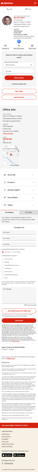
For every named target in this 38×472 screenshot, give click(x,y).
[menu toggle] (35, 3)
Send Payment (19, 97)
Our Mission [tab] (9, 212)
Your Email (6, 244)
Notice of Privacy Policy (8, 444)
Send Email (19, 320)
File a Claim (19, 91)
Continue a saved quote (19, 83)
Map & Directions (8, 133)
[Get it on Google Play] (19, 455)
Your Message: (7, 289)
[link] (9, 3)
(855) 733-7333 (16, 341)
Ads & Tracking (6, 434)
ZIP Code (8, 71)
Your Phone (6, 238)
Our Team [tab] (28, 212)
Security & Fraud (6, 436)
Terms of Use (5, 441)
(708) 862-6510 (7, 139)
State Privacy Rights (7, 446)
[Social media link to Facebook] (19, 41)
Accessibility (5, 439)
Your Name (6, 232)
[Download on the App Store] (7, 455)
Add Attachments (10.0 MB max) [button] (19, 311)
